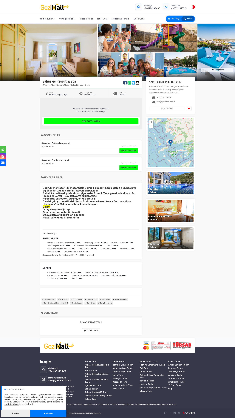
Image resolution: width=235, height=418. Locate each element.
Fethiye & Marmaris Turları (152, 365)
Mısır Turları (118, 388)
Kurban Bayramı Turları (178, 365)
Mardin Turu (90, 361)
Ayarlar (16, 413)
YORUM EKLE (92, 330)
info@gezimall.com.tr (165, 101)
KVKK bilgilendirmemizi (35, 402)
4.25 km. (56, 252)
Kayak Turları (118, 361)
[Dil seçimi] (193, 7)
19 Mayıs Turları (119, 378)
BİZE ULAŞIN (167, 108)
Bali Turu (144, 368)
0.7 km (79, 278)
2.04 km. (65, 275)
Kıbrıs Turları (91, 370)
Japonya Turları (175, 368)
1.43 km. (122, 275)
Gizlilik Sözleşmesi (93, 413)
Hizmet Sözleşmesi (76, 413)
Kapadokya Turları (176, 371)
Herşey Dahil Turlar (149, 361)
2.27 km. (71, 249)
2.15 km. (130, 249)
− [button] (151, 126)
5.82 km (84, 252)
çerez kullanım (53, 402)
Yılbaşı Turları (91, 389)
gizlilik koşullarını (11, 404)
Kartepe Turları (147, 384)
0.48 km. (63, 278)
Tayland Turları (147, 381)
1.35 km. (76, 243)
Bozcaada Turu (119, 382)
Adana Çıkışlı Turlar (121, 371)
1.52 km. (112, 249)
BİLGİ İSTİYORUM (91, 121)
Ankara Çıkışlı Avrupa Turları (153, 387)
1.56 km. (115, 246)
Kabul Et (49, 413)
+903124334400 (163, 97)
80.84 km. (93, 275)
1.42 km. (129, 243)
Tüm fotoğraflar (217, 70)
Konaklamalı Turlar (176, 382)
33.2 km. (77, 272)
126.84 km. (113, 272)
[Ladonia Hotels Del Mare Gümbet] (171, 210)
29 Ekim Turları (175, 385)
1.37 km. (103, 243)
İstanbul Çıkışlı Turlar (122, 365)
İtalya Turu (117, 375)
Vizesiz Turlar (174, 361)
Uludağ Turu (146, 391)
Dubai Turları (146, 371)
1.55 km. (99, 246)
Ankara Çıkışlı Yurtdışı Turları (98, 395)
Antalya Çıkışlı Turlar (122, 368)
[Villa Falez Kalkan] (171, 183)
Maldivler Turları (175, 375)
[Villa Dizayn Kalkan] (171, 238)
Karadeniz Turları (176, 378)
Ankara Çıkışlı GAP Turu (96, 392)
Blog (170, 388)
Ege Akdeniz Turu (93, 385)
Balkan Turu (90, 399)
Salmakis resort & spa (80, 85)
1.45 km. (93, 249)
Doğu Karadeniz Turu (122, 385)
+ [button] (151, 122)
